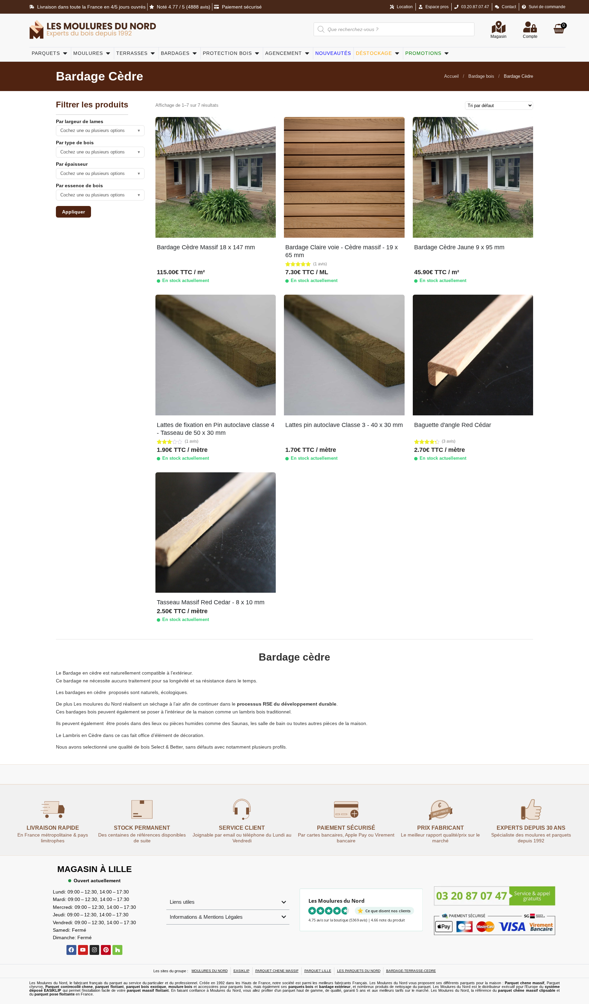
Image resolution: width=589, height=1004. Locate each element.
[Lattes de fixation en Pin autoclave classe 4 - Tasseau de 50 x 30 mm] (215, 355)
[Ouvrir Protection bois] (257, 53)
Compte (530, 36)
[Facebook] (71, 950)
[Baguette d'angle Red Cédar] (473, 355)
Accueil (451, 76)
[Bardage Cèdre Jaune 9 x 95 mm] (473, 177)
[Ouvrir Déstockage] (397, 53)
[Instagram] (95, 950)
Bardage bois (481, 76)
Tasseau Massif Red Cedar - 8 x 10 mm (211, 602)
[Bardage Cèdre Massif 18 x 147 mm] (215, 177)
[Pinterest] (106, 950)
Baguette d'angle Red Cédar (452, 425)
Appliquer (73, 212)
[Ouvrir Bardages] (194, 53)
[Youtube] (83, 950)
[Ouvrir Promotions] (446, 53)
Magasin (498, 36)
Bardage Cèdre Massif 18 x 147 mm (206, 247)
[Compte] (530, 27)
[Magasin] (498, 27)
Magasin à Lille (94, 869)
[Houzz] (117, 950)
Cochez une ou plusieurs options (100, 130)
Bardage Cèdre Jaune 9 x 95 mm (459, 247)
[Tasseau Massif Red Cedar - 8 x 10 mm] (215, 532)
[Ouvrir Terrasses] (152, 53)
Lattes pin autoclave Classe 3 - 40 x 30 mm (344, 425)
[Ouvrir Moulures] (108, 53)
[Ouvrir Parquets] (65, 53)
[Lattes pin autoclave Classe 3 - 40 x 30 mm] (344, 355)
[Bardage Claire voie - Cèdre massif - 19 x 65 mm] (344, 177)
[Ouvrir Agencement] (307, 53)
